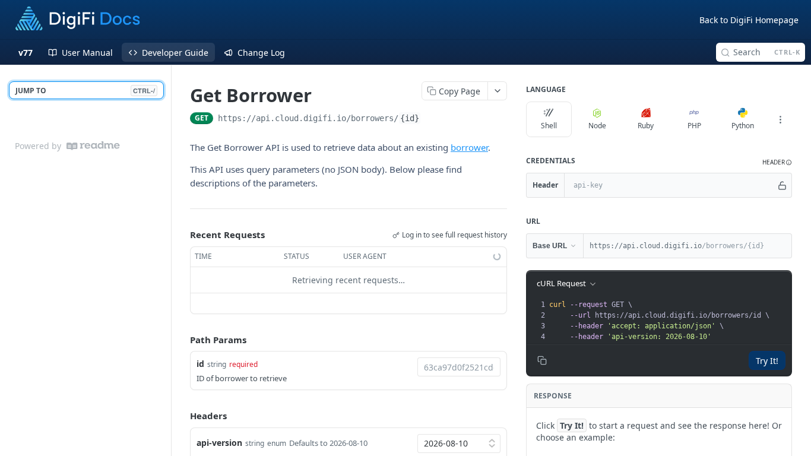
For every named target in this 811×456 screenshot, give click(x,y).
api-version (219, 442)
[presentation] (669, 320)
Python (742, 126)
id (200, 363)
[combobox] (458, 366)
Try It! (767, 360)
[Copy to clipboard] (433, 119)
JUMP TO (85, 91)
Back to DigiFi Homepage (749, 20)
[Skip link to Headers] (181, 416)
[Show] (782, 185)
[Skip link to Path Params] (181, 339)
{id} (409, 118)
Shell (549, 126)
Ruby (646, 126)
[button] (777, 162)
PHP (694, 126)
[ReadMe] (93, 145)
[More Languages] (780, 119)
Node (597, 126)
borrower (469, 147)
